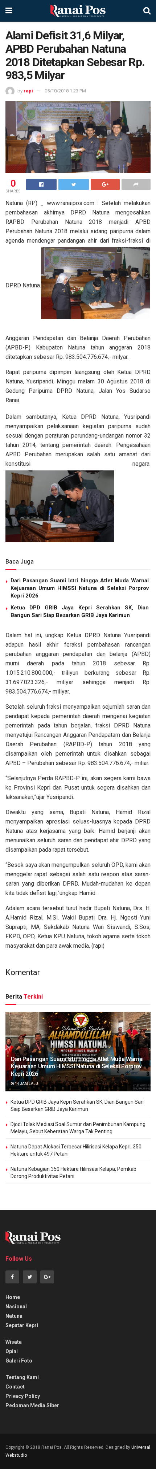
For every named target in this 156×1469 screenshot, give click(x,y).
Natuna (13, 1316)
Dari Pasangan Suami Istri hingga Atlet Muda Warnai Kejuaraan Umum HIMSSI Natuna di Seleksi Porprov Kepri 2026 (80, 588)
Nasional (16, 1306)
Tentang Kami (22, 1377)
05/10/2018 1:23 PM (65, 91)
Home (12, 1297)
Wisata (13, 1342)
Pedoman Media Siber (32, 1405)
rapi (28, 91)
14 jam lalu (26, 1084)
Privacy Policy (22, 1396)
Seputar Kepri (21, 1325)
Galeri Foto (18, 1361)
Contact (15, 1387)
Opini (11, 1351)
